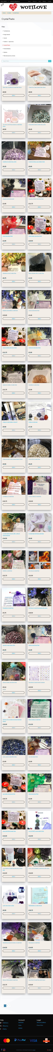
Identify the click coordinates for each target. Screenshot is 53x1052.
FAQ (40, 1)
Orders (20, 1025)
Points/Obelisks (7, 48)
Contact (49, 1)
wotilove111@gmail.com (15, 1)
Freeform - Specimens (8, 41)
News (29, 1)
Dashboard (20, 1022)
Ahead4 (34, 1050)
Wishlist (20, 1028)
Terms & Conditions (41, 1022)
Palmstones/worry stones (9, 56)
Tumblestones (6, 31)
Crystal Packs (6, 45)
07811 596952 (4, 1)
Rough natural (6, 34)
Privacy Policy (40, 1025)
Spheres (5, 52)
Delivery (44, 1)
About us (35, 1)
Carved (5, 38)
